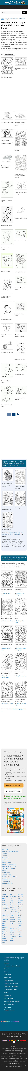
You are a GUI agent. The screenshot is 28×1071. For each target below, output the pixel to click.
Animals (4, 855)
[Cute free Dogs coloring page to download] (7, 697)
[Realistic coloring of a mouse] (21, 284)
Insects (12, 917)
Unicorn (20, 930)
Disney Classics (6, 862)
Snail (19, 919)
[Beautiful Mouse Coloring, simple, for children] (21, 171)
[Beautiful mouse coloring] (21, 145)
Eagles (4, 938)
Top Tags (10, 1034)
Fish (11, 894)
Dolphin (4, 936)
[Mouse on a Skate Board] (21, 310)
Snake (19, 921)
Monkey (12, 934)
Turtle (19, 927)
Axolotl (4, 894)
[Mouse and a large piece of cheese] (7, 293)
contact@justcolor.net (14, 1063)
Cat (3, 913)
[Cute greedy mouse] (21, 371)
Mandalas (5, 849)
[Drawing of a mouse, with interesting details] (7, 481)
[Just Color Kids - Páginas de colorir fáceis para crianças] (15, 1040)
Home (2, 18)
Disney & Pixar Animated (9, 864)
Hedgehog (13, 909)
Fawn (4, 942)
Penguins (20, 896)
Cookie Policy (10, 1036)
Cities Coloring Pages (7, 620)
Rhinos (20, 907)
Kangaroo (13, 921)
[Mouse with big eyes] (21, 356)
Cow (3, 923)
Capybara (5, 911)
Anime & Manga (6, 874)
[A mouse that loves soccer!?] (7, 377)
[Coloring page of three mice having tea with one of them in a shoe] (20, 484)
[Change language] (26, 2)
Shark (19, 913)
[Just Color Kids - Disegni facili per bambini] (18, 1040)
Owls (11, 938)
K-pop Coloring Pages (21, 676)
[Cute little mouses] (7, 527)
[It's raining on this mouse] (7, 244)
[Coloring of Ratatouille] (21, 268)
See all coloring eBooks (13, 791)
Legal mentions (21, 1034)
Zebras (20, 936)
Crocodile (5, 927)
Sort (2, 54)
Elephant (4, 940)
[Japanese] (14, 1042)
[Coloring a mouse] (7, 268)
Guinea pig (13, 905)
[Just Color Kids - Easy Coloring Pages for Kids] (4, 1040)
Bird (3, 900)
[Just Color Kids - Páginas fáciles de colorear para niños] (12, 1040)
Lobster (12, 932)
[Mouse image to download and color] (21, 331)
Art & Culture (5, 860)
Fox (11, 898)
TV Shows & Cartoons (8, 868)
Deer (3, 929)
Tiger (19, 925)
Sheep (20, 915)
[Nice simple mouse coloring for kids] (7, 162)
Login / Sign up (23, 2)
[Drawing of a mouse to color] (7, 197)
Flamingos (13, 896)
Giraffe (12, 903)
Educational (5, 858)
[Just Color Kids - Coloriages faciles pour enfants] (9, 1040)
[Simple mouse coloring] (7, 222)
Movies (4, 870)
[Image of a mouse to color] (7, 331)
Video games (6, 881)
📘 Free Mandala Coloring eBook (10, 1021)
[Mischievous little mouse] (7, 119)
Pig (19, 898)
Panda (12, 940)
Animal (7, 18)
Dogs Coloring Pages (7, 703)
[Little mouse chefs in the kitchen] (21, 65)
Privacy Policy (17, 1036)
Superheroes (6, 872)
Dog (3, 934)
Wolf (19, 934)
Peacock (20, 894)
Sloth (19, 917)
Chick (4, 921)
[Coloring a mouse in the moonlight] (21, 189)
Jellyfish (12, 919)
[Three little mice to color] (21, 237)
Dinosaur (4, 931)
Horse (11, 915)
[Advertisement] (14, 95)
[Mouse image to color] (7, 316)
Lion (11, 926)
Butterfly (4, 904)
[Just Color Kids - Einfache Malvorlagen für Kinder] (21, 1040)
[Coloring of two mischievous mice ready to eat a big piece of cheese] (7, 137)
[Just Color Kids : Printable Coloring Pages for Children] (14, 2)
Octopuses (13, 936)
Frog (11, 900)
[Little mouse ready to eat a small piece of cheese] (21, 119)
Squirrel (20, 923)
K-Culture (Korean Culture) (9, 877)
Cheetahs (5, 919)
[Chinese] (24, 1040)
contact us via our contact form (10, 1061)
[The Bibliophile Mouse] (7, 74)
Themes (4, 853)
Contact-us (15, 1034)
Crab (3, 925)
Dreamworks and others (9, 866)
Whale (19, 932)
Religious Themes (7, 883)
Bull (3, 902)
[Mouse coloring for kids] (7, 349)
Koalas (12, 923)
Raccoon (20, 904)
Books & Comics (7, 879)
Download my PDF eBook (14, 785)
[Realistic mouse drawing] (21, 215)
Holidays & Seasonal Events (10, 851)
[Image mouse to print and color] (21, 394)
